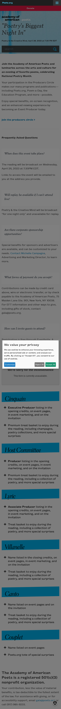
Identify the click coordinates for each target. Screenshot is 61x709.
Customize (10, 365)
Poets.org (7, 3)
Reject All (39, 365)
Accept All (50, 365)
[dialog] (30, 354)
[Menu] (57, 3)
